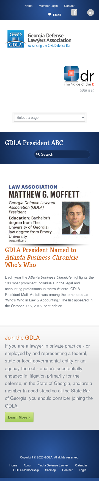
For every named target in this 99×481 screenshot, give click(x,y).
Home (28, 5)
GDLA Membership (26, 470)
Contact (69, 5)
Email (57, 15)
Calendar (81, 465)
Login (82, 470)
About (27, 465)
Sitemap (50, 470)
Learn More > (19, 417)
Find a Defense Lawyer (53, 465)
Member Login (48, 5)
